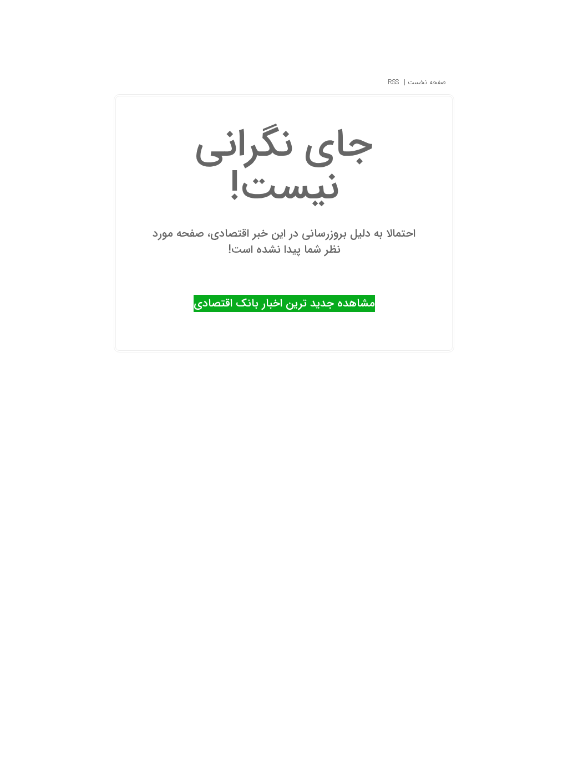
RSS (393, 82)
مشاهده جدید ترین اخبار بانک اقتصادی (284, 303)
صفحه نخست (425, 82)
